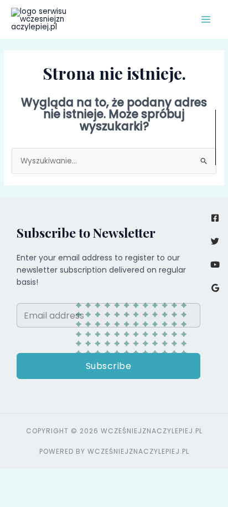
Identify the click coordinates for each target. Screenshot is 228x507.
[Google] (215, 288)
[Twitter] (215, 241)
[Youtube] (215, 264)
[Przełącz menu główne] (206, 19)
